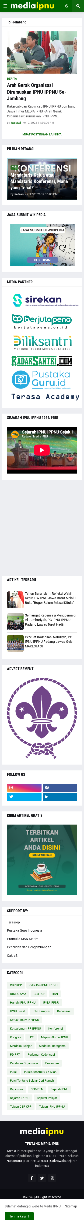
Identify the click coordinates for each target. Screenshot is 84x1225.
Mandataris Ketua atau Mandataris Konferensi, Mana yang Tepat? (39, 181)
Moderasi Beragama (52, 1046)
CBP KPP (16, 985)
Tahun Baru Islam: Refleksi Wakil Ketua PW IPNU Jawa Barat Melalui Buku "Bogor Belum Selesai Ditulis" (50, 598)
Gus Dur (39, 994)
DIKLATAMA (18, 994)
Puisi (13, 1072)
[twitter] (24, 797)
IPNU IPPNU (51, 1002)
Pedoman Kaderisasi (41, 1054)
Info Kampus (41, 1011)
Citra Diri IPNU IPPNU (43, 985)
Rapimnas (16, 1089)
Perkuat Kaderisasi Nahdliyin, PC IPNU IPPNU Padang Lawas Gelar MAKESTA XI (49, 641)
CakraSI (12, 955)
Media (11, 1151)
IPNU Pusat (17, 1011)
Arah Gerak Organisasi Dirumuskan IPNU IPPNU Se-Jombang (36, 91)
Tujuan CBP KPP (21, 1106)
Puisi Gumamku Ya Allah (40, 1072)
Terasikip (13, 922)
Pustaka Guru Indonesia (24, 930)
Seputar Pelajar (47, 1098)
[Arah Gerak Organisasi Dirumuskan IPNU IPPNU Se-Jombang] (42, 52)
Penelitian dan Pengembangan (29, 947)
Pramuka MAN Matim (22, 939)
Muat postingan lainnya (42, 134)
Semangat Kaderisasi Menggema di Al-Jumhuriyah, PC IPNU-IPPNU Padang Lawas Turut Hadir (50, 619)
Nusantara (14, 1161)
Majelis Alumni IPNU (54, 1037)
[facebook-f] (32, 1178)
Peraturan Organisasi (24, 1063)
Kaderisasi (64, 1011)
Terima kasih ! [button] (19, 1216)
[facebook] (60, 788)
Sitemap (71, 1206)
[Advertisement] (42, 528)
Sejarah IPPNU (19, 1098)
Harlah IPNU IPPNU (22, 1002)
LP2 (31, 1037)
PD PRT (15, 1054)
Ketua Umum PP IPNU (24, 1020)
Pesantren (52, 1063)
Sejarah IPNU (59, 1089)
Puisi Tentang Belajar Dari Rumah (32, 1080)
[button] (5, 6)
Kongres (15, 1037)
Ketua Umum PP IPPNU (25, 1028)
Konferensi (55, 1028)
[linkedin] (60, 797)
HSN (55, 994)
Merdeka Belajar (21, 1046)
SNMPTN (37, 1089)
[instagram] (24, 788)
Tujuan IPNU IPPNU (52, 1106)
